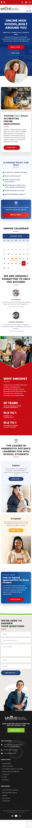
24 (8, 263)
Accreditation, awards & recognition (12, 769)
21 (23, 258)
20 (19, 258)
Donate (4, 777)
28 (23, 263)
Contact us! (5, 774)
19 (16, 258)
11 (12, 254)
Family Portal (6, 801)
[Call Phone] (4, 2)
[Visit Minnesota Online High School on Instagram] (20, 816)
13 (19, 254)
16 (4, 258)
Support (4, 795)
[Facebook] (22, 2)
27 (19, 263)
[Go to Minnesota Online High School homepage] (10, 8)
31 (8, 268)
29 (27, 263)
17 (8, 258)
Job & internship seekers (9, 792)
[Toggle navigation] (30, 11)
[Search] (27, 11)
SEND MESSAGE (10, 673)
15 (27, 254)
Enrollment (5, 779)
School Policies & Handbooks (10, 771)
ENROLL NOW (15, 47)
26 (16, 263)
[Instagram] (30, 2)
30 (4, 268)
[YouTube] (26, 2)
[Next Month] (27, 236)
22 (27, 258)
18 (12, 258)
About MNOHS (6, 763)
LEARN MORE (15, 53)
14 (23, 254)
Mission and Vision (7, 766)
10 (8, 254)
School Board (6, 798)
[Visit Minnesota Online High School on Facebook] (12, 816)
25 (12, 263)
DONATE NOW (15, 599)
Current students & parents (10, 790)
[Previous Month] (4, 236)
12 (16, 254)
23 (4, 263)
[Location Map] (1, 2)
